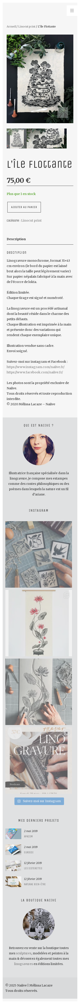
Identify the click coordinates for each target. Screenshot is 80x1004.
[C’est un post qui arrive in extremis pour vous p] (38, 623)
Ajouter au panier (24, 207)
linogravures (23, 964)
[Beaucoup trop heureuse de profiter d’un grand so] (38, 554)
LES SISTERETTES (33, 868)
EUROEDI (29, 852)
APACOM (28, 836)
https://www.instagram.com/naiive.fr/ (35, 367)
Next (62, 112)
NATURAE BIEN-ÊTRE (35, 884)
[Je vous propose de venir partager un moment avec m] (38, 760)
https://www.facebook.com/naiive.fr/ (35, 372)
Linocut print (26, 26)
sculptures (23, 953)
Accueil (11, 26)
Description (16, 239)
